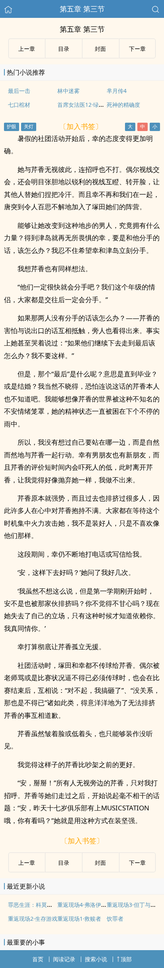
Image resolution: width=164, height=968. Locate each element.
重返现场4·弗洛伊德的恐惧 (90, 904)
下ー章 (137, 48)
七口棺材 (19, 104)
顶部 (126, 959)
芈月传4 (117, 90)
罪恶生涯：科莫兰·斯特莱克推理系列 (53, 904)
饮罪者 (115, 918)
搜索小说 (96, 959)
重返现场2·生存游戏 (32, 918)
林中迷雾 (68, 90)
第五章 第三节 (82, 8)
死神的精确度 (123, 104)
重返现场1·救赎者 (79, 918)
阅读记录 (64, 959)
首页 (37, 959)
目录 (63, 48)
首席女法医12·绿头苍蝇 (86, 104)
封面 (100, 48)
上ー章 (26, 48)
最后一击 (19, 90)
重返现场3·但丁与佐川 (134, 904)
